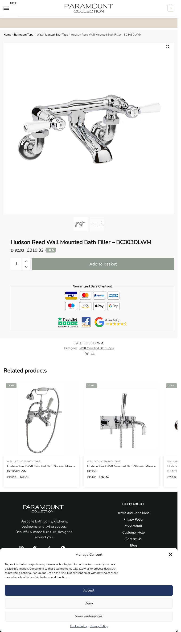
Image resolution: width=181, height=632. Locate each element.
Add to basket (103, 264)
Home (7, 35)
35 (93, 353)
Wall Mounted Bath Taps (52, 35)
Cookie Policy (78, 626)
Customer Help (133, 532)
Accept (88, 590)
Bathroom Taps (23, 35)
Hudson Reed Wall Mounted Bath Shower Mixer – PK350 (121, 468)
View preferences (89, 616)
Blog (133, 545)
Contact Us (133, 539)
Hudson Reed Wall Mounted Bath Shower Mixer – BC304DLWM (41, 468)
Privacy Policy (99, 626)
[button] (170, 554)
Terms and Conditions (133, 513)
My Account (133, 526)
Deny (89, 603)
